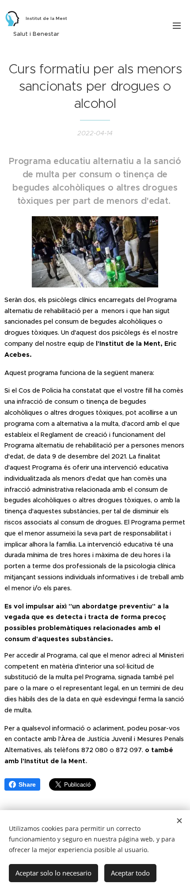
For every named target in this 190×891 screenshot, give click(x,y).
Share (27, 784)
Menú (177, 25)
